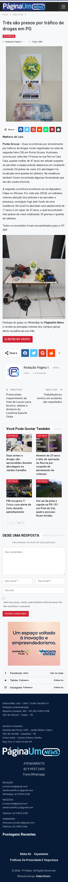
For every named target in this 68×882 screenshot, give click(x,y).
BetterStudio (43, 876)
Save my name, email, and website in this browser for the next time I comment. (32, 604)
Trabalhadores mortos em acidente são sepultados (49, 398)
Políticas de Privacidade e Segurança (34, 860)
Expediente (41, 854)
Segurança (9, 36)
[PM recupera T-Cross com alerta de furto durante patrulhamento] (19, 488)
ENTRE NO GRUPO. (19, 339)
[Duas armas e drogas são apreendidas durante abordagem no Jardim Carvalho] (19, 443)
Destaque (12, 436)
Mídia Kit (25, 854)
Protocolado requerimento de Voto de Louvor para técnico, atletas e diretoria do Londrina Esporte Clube (18, 405)
